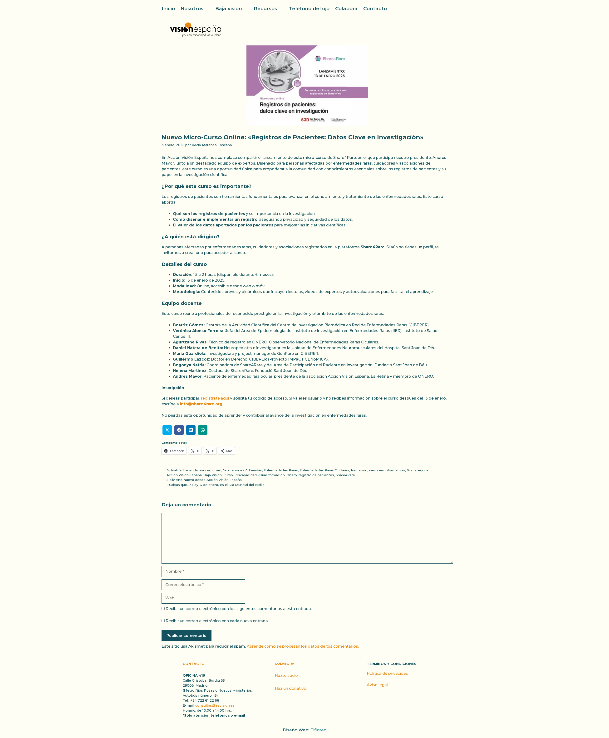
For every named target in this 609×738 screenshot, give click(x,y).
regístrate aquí (215, 398)
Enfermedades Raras (281, 470)
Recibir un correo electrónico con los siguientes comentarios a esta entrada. (239, 608)
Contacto (375, 8)
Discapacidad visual (251, 475)
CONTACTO (194, 664)
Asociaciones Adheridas (242, 470)
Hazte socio (286, 675)
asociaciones (210, 470)
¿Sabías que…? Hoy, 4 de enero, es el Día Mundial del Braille (216, 485)
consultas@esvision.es (215, 705)
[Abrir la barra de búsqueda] (444, 8)
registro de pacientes (316, 475)
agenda (191, 470)
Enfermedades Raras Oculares (324, 470)
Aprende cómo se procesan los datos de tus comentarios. (303, 646)
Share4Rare (345, 475)
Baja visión (228, 8)
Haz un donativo (290, 688)
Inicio (168, 8)
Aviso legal (377, 685)
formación (359, 470)
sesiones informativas (387, 470)
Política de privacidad (387, 673)
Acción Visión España (184, 475)
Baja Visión (212, 475)
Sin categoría (417, 470)
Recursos (265, 8)
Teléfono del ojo (309, 8)
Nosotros (192, 8)
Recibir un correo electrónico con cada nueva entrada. (217, 621)
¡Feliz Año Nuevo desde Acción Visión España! (204, 480)
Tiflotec (318, 730)
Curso (228, 475)
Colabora (346, 8)
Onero (291, 475)
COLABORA (284, 663)
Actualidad (175, 470)
